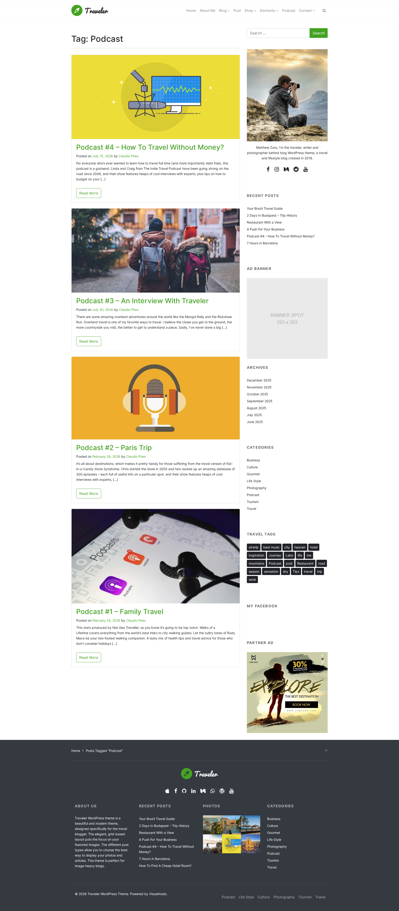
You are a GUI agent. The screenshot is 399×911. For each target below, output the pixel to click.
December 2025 (259, 380)
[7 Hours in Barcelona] (251, 844)
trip (319, 571)
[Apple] (167, 790)
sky (285, 571)
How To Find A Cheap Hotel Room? (165, 866)
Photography (256, 488)
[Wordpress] (222, 790)
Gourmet (253, 474)
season (254, 571)
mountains (256, 563)
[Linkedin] (193, 790)
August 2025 (256, 408)
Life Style (254, 481)
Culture (252, 467)
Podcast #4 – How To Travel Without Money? (150, 147)
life (300, 555)
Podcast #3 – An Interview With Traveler (142, 301)
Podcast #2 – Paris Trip (114, 447)
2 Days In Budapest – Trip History (272, 215)
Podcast (253, 495)
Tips (296, 571)
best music (271, 547)
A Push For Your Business (265, 229)
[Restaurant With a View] (251, 825)
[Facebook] (268, 169)
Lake (289, 555)
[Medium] (286, 169)
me (309, 555)
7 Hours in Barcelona (262, 243)
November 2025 (259, 387)
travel (308, 571)
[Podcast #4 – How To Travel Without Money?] (232, 844)
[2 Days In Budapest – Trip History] (232, 825)
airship (254, 547)
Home (75, 751)
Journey (275, 555)
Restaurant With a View (264, 222)
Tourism (253, 502)
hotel (313, 547)
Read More (88, 193)
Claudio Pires (128, 156)
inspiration (256, 555)
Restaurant (305, 563)
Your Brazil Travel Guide (265, 208)
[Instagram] (276, 169)
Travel (251, 509)
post (289, 563)
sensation (271, 571)
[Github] (184, 790)
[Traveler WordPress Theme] (89, 10)
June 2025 (255, 422)
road (321, 563)
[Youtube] (306, 169)
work (252, 579)
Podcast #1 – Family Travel (119, 611)
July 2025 (254, 415)
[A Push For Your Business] (213, 844)
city (287, 547)
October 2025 (257, 394)
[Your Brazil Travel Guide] (213, 825)
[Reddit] (296, 169)
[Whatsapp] (212, 790)
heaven (299, 547)
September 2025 (259, 401)
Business (253, 460)
